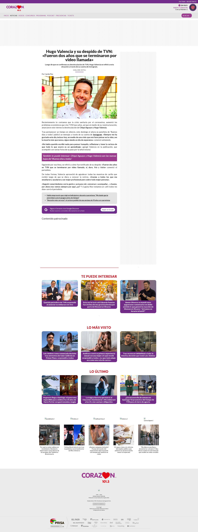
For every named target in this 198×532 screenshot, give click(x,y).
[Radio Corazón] (15, 8)
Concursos (30, 15)
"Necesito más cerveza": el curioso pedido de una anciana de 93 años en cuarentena (78, 200)
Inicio (6, 15)
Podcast (51, 15)
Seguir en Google (108, 209)
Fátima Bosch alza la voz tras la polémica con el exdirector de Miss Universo (74, 448)
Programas (41, 15)
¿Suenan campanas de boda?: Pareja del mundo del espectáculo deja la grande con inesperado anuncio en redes (99, 450)
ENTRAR (182, 1)
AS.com (121, 519)
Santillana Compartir (106, 519)
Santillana (95, 519)
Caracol (135, 519)
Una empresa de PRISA (57, 521)
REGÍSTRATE (191, 1)
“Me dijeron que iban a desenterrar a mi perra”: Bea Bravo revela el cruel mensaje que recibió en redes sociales (148, 449)
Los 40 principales (85, 519)
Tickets (70, 15)
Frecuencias (61, 15)
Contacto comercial (99, 504)
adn (128, 519)
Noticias (13, 15)
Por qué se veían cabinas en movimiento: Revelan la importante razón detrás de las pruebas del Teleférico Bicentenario (49, 450)
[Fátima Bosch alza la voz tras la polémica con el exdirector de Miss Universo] (74, 435)
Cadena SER (115, 519)
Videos (21, 15)
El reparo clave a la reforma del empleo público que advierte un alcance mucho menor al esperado (123, 449)
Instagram (97, 134)
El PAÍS (75, 519)
